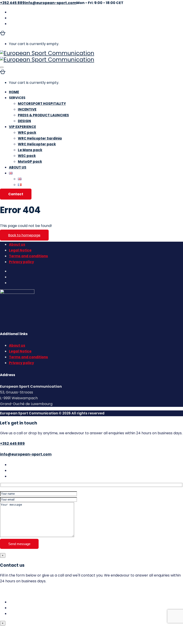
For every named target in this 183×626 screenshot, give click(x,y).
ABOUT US (17, 167)
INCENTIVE (27, 109)
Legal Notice (20, 250)
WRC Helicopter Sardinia (40, 138)
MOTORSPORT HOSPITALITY (42, 103)
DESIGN (24, 121)
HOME (14, 92)
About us (17, 244)
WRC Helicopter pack (37, 144)
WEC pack (27, 155)
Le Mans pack (30, 150)
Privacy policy (21, 261)
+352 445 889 (12, 443)
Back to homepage (24, 235)
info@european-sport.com (26, 454)
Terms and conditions (28, 256)
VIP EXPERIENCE (22, 126)
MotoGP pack (30, 161)
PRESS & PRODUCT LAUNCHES (43, 115)
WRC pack (27, 132)
